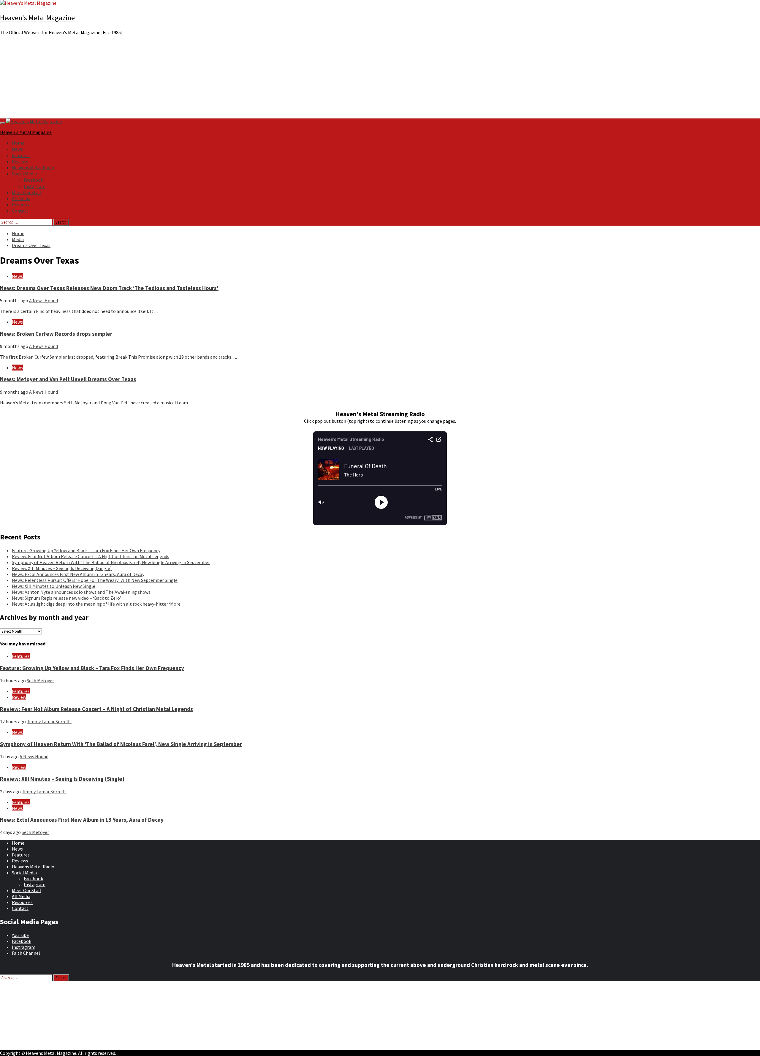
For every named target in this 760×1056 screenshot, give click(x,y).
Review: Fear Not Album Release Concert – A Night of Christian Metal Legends (90, 556)
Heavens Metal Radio (33, 167)
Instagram (34, 186)
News (17, 149)
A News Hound (43, 300)
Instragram (23, 947)
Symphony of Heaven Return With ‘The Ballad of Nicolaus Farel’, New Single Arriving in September (111, 562)
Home (18, 143)
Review (19, 697)
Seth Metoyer (40, 680)
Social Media (24, 174)
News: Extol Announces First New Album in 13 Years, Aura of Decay (78, 574)
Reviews (20, 161)
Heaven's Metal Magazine (37, 17)
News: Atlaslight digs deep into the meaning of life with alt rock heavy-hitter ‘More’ (97, 604)
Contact (20, 211)
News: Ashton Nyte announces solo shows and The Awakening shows (81, 592)
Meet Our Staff (26, 192)
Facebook (33, 180)
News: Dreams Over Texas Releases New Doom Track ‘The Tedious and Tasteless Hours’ (109, 288)
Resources (22, 205)
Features (21, 155)
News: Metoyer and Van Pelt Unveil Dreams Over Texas (68, 379)
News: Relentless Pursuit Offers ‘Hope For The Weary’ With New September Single (95, 580)
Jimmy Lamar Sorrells (49, 721)
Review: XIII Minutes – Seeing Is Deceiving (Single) (62, 568)
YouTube (20, 935)
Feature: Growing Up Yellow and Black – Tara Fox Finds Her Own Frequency (86, 550)
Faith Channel (26, 953)
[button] (380, 104)
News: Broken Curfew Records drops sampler (56, 333)
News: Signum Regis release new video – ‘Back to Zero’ (66, 598)
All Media (21, 198)
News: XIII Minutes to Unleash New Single (53, 586)
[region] (380, 79)
